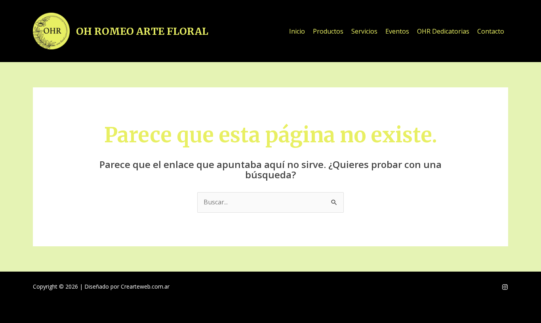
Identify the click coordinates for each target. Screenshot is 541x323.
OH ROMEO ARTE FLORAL (142, 31)
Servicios (364, 31)
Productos (328, 31)
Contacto (490, 31)
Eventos (397, 31)
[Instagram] (505, 287)
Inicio (297, 31)
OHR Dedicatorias (443, 31)
